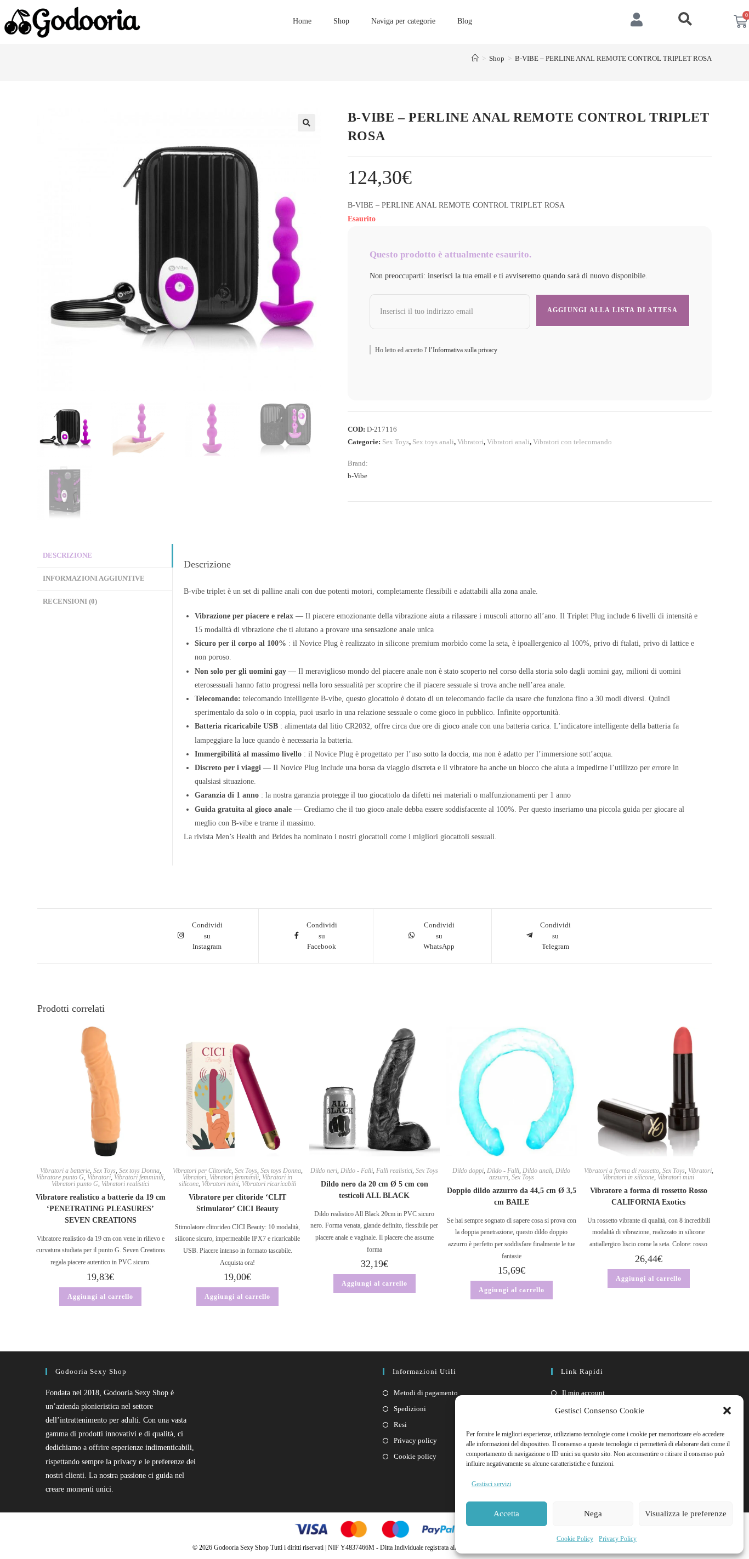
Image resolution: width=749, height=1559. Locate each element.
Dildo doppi (468, 1170)
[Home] (475, 58)
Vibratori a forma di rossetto (621, 1170)
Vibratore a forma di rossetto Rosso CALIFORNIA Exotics (648, 1196)
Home (302, 21)
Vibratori (470, 442)
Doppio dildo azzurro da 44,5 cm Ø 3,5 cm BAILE (511, 1196)
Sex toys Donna (139, 1170)
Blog (464, 21)
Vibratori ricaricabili (269, 1184)
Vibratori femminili (138, 1177)
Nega (593, 1513)
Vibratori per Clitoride (202, 1170)
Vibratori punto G (75, 1184)
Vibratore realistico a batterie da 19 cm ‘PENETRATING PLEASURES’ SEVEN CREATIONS (101, 1208)
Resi (400, 1424)
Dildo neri (323, 1170)
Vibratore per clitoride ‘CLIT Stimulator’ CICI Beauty (237, 1203)
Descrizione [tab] (67, 555)
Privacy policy (415, 1440)
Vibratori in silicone (628, 1177)
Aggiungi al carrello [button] (100, 1296)
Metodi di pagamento (426, 1393)
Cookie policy (415, 1456)
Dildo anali (537, 1170)
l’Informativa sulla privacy (462, 350)
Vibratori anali (508, 442)
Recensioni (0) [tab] (70, 601)
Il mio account (583, 1393)
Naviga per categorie (403, 21)
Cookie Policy (575, 1539)
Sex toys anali (433, 442)
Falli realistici (394, 1170)
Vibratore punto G (60, 1177)
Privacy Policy (618, 1539)
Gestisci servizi (491, 1484)
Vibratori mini (220, 1184)
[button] (727, 1410)
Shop (341, 21)
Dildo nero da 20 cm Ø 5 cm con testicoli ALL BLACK (374, 1190)
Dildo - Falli (357, 1170)
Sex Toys (395, 442)
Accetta (506, 1513)
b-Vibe (357, 476)
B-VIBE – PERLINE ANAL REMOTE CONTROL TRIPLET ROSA (613, 58)
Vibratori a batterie (65, 1170)
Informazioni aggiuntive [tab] (94, 578)
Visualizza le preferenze (686, 1513)
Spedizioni (410, 1409)
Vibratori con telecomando (572, 442)
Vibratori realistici (125, 1184)
